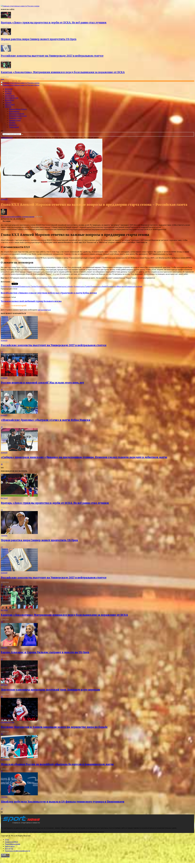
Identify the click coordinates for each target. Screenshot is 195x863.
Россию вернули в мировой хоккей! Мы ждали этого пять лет (42, 382)
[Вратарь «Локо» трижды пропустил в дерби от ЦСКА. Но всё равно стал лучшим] (6, 18)
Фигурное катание (16, 113)
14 (2, 622)
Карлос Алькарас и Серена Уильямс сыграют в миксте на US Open (45, 652)
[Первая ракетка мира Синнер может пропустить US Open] (6, 34)
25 (2, 771)
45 (2, 464)
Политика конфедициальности (17, 851)
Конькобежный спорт (18, 116)
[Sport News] (20, 6)
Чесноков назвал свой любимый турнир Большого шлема (31, 301)
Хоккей (8, 93)
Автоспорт (10, 105)
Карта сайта (9, 846)
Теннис (8, 102)
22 (2, 697)
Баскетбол (10, 96)
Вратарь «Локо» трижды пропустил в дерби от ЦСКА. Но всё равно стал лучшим (53, 22)
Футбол (8, 91)
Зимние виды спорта (18, 109)
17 (2, 352)
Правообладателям (12, 844)
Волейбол (9, 100)
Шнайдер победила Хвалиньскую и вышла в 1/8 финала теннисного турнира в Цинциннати (62, 801)
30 (2, 389)
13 (2, 510)
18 (2, 659)
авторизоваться (44, 310)
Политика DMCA (11, 842)
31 (2, 427)
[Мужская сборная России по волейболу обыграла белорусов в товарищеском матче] (19, 757)
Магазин (9, 89)
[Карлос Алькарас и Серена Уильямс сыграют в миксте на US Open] (19, 645)
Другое (8, 107)
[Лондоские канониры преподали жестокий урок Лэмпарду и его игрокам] (19, 683)
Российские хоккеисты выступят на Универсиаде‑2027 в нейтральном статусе (52, 55)
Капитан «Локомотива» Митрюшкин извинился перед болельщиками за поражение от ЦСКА (63, 72)
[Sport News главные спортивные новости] (21, 824)
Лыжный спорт (15, 118)
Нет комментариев (26, 217)
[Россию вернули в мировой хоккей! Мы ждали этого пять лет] (19, 376)
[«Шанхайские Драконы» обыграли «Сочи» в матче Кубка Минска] (19, 413)
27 (2, 809)
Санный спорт (15, 120)
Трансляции (14, 127)
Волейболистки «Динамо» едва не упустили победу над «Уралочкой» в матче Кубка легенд (49, 293)
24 (2, 734)
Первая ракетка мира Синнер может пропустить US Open (38, 39)
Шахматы (13, 125)
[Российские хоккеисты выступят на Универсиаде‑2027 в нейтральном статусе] (6, 51)
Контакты (9, 848)
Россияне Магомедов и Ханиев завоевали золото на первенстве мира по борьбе (54, 727)
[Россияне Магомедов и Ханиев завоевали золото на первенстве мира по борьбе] (19, 720)
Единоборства (11, 98)
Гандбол (12, 122)
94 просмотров (7, 217)
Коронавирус (14, 111)
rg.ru (12, 282)
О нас (7, 839)
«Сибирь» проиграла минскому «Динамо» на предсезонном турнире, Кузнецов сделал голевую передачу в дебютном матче (84, 457)
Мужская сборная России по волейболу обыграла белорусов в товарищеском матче (57, 764)
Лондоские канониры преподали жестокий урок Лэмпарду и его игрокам (50, 689)
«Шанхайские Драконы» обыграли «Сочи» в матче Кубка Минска (45, 420)
